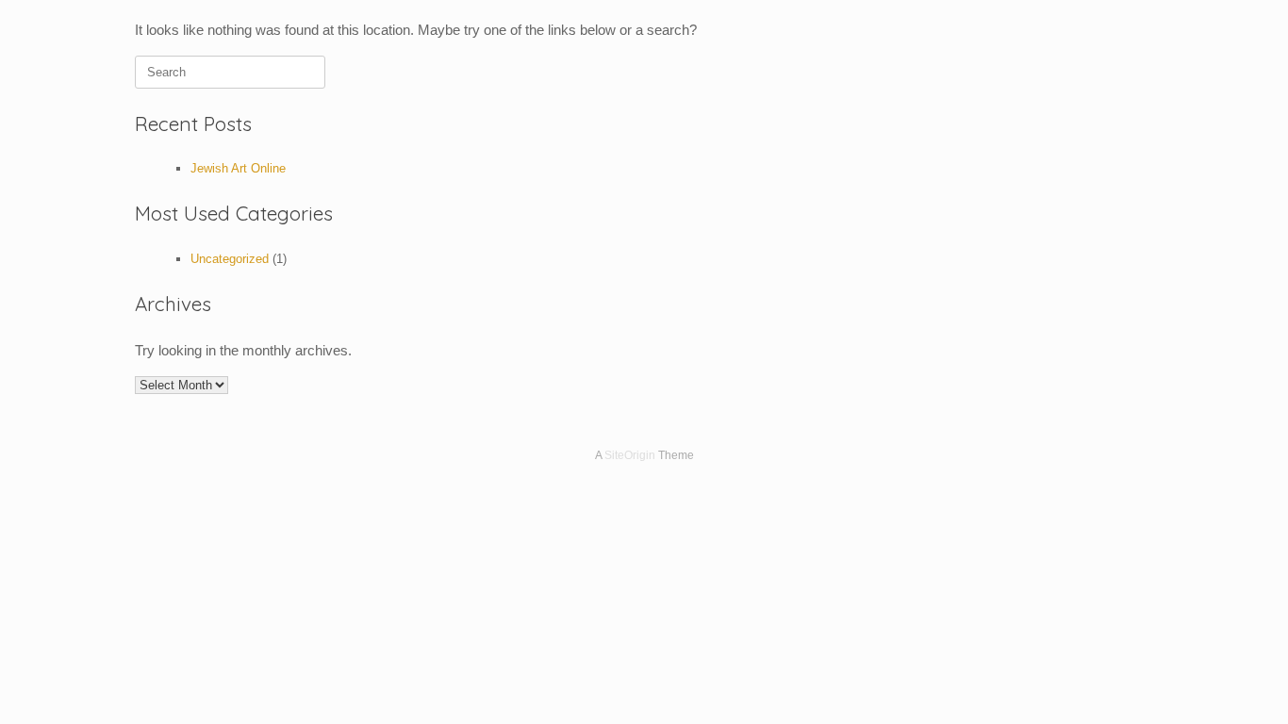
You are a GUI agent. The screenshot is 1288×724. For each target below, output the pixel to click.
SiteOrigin (629, 455)
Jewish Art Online (238, 168)
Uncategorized (229, 259)
